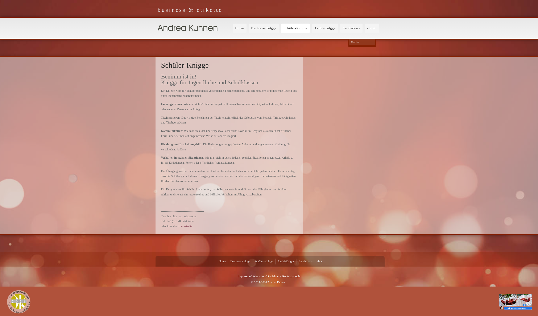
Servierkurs (351, 28)
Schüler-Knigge (295, 28)
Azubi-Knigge (325, 28)
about (371, 28)
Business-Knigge (264, 28)
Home (239, 28)
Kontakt (287, 276)
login (297, 276)
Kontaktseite (185, 226)
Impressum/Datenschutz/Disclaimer (259, 276)
